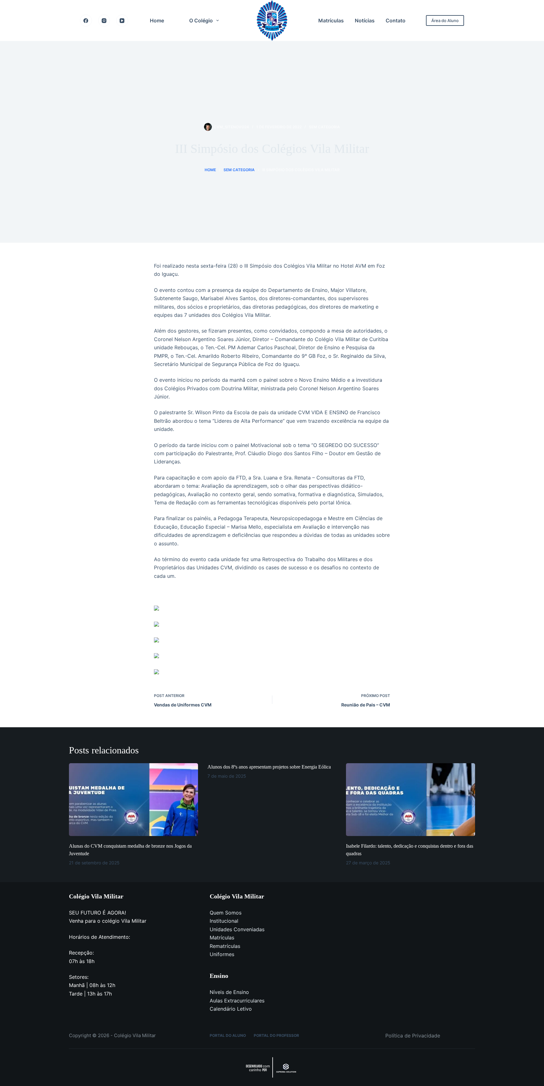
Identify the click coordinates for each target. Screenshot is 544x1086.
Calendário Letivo (231, 1009)
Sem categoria (324, 127)
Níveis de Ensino (229, 992)
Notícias (365, 20)
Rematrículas (225, 946)
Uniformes (222, 954)
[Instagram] (104, 20)
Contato (395, 20)
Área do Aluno (445, 20)
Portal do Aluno (228, 1035)
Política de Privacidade (412, 1035)
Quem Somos (225, 912)
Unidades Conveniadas (237, 929)
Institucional (224, 921)
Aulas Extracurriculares (237, 1000)
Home (157, 20)
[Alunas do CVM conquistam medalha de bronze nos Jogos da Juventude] (133, 799)
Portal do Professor (276, 1035)
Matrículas (331, 20)
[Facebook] (86, 20)
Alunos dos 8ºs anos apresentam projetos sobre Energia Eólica (269, 766)
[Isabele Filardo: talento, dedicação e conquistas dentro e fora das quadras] (410, 799)
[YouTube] (122, 20)
